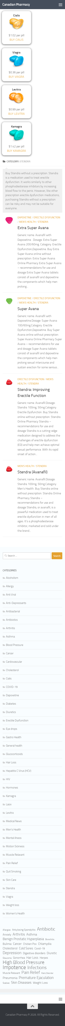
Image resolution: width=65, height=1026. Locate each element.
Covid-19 (39, 948)
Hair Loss (11, 762)
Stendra (43, 221)
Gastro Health (13, 737)
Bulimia (7, 944)
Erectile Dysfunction (47, 217)
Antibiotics (12, 619)
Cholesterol (12, 670)
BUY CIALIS (16, 39)
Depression (12, 953)
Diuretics (11, 712)
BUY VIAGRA (16, 76)
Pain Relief (12, 863)
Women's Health (15, 913)
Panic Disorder (47, 973)
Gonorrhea (19, 957)
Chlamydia (44, 944)
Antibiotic (46, 929)
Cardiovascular (14, 661)
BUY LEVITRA (16, 113)
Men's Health (27, 221)
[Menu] (60, 4)
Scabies (6, 983)
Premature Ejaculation (36, 977)
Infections (37, 967)
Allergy (10, 586)
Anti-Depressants (16, 603)
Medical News (14, 821)
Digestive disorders (34, 953)
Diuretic (52, 953)
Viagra (9, 896)
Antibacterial (13, 611)
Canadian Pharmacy (16, 4)
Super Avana (28, 308)
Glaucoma (7, 958)
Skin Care (11, 880)
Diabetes (11, 703)
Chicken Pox (30, 944)
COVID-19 (12, 687)
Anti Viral (11, 594)
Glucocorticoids (14, 754)
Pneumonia (10, 978)
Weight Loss (40, 982)
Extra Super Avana (33, 227)
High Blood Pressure (23, 962)
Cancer (10, 653)
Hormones (12, 787)
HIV (8, 779)
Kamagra (11, 796)
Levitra (10, 812)
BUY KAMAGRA (16, 150)
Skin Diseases (21, 982)
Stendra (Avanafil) (32, 472)
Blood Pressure (14, 645)
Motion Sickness (15, 846)
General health (14, 745)
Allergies (7, 930)
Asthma (10, 636)
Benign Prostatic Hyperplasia (23, 939)
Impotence (14, 967)
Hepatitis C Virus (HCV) (18, 770)
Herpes (44, 957)
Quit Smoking (13, 871)
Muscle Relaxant (15, 854)
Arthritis (10, 628)
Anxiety (7, 934)
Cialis (9, 678)
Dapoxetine (24, 217)
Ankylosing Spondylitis (24, 929)
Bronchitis (49, 939)
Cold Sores (26, 948)
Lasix (9, 804)
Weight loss (12, 905)
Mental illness (13, 838)
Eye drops (11, 729)
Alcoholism (12, 577)
